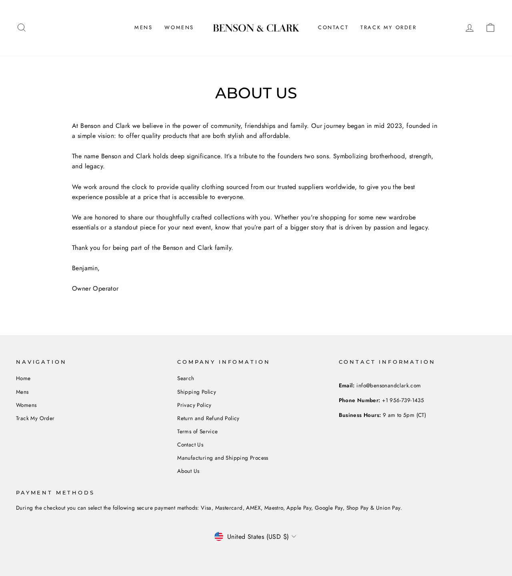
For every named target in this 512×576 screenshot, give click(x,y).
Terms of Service (197, 431)
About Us (188, 471)
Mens (143, 27)
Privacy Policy (194, 405)
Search (185, 378)
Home (23, 378)
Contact (333, 27)
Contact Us (190, 444)
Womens (179, 27)
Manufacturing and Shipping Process (222, 458)
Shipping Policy (196, 392)
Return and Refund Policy (208, 418)
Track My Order (388, 27)
